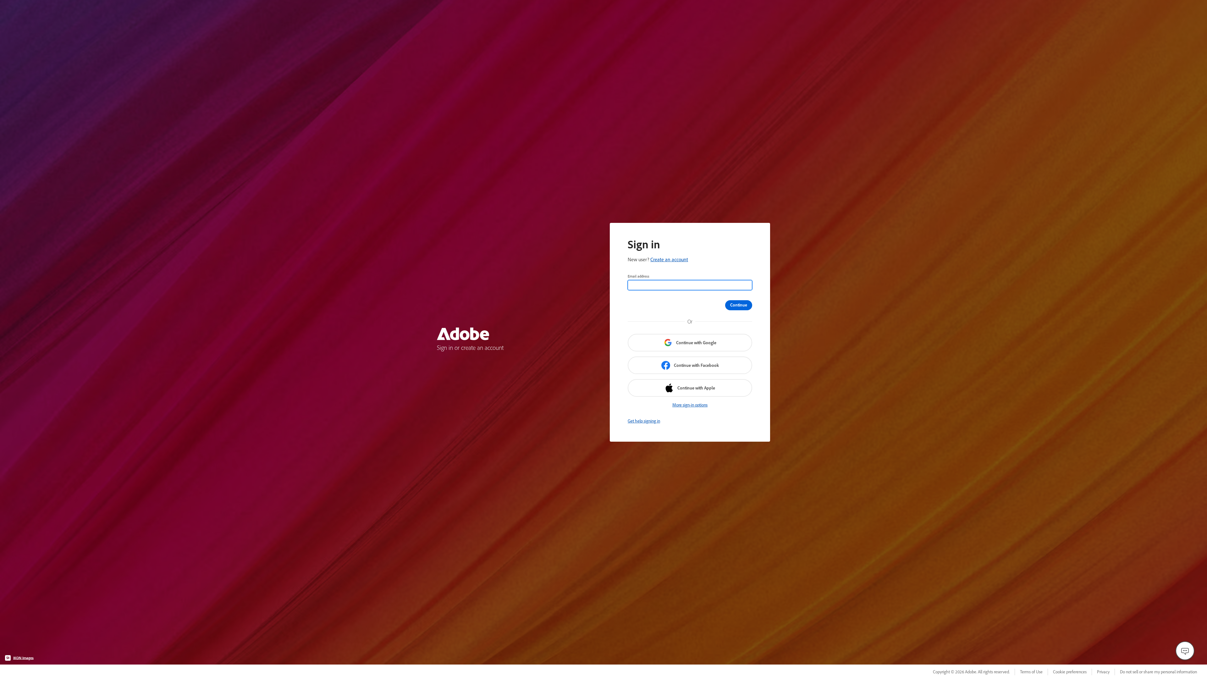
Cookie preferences (1070, 672)
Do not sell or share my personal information (1158, 672)
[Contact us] (1185, 650)
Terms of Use (1031, 672)
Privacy (1103, 672)
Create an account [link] (669, 259)
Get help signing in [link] (644, 421)
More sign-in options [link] (690, 405)
